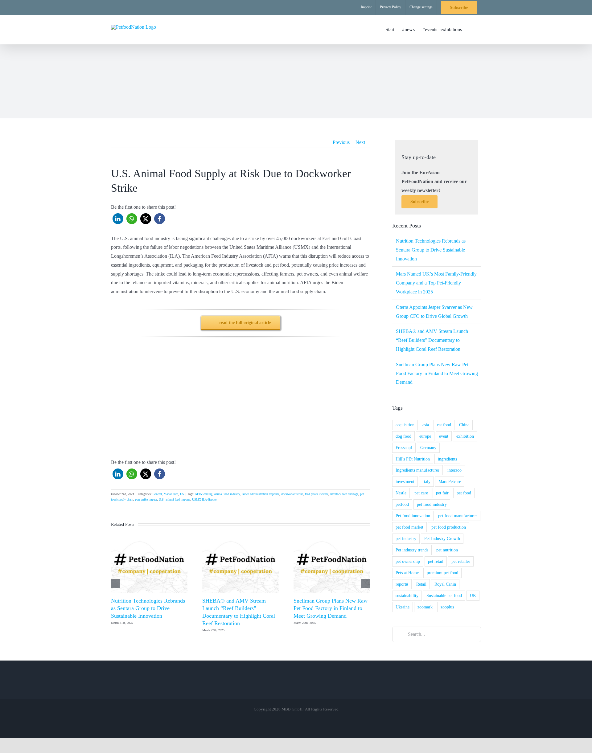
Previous (341, 142)
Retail (421, 584)
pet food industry (432, 504)
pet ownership (408, 561)
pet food (464, 492)
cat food (444, 424)
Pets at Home (407, 572)
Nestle (401, 492)
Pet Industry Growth (442, 538)
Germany (428, 447)
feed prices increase (316, 494)
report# (402, 584)
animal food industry (227, 494)
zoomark (425, 606)
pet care (421, 492)
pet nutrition (447, 549)
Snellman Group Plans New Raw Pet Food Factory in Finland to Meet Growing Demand (331, 608)
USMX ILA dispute (204, 499)
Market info (171, 494)
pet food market (409, 527)
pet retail (435, 561)
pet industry (406, 538)
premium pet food (442, 572)
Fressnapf (404, 447)
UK (473, 595)
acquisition (405, 424)
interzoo (454, 470)
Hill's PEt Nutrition (413, 458)
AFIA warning (203, 494)
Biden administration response (260, 494)
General (157, 494)
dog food (403, 436)
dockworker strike (292, 494)
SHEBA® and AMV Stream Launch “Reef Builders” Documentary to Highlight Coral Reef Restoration (432, 340)
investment (405, 481)
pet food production (448, 527)
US (182, 494)
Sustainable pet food (444, 595)
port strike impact (146, 499)
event (443, 436)
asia (425, 424)
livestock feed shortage (344, 494)
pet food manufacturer (457, 515)
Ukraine (402, 606)
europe (425, 436)
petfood (402, 504)
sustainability (407, 595)
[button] (471, 29)
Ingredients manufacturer (417, 470)
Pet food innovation (413, 515)
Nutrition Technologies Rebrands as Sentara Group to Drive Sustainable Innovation (148, 608)
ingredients (447, 458)
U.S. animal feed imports (174, 499)
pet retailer (460, 561)
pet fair (442, 492)
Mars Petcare (449, 481)
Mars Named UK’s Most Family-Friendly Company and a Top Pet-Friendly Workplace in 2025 (436, 282)
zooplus (447, 606)
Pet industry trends (412, 549)
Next (360, 142)
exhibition (465, 436)
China (464, 424)
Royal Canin (445, 584)
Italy (426, 481)
